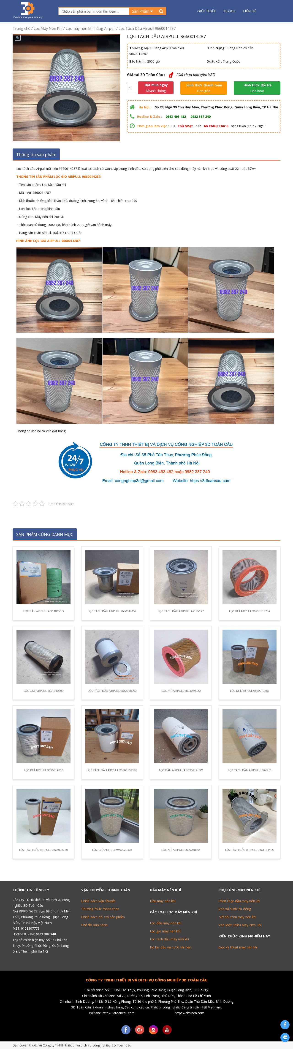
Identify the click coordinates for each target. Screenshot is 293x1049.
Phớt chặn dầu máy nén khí (239, 900)
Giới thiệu (206, 11)
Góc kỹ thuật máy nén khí (238, 947)
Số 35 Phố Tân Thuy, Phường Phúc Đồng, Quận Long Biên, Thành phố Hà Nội (41, 945)
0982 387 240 (200, 116)
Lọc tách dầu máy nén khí (169, 939)
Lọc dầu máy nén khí (165, 923)
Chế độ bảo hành (94, 925)
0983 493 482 (176, 116)
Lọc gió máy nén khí (165, 931)
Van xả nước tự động (235, 908)
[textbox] (94, 11)
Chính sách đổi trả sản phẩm (103, 916)
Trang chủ (21, 28)
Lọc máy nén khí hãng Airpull (90, 28)
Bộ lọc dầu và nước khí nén (170, 947)
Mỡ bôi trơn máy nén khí (237, 916)
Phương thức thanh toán (100, 908)
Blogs (229, 11)
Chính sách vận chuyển (98, 900)
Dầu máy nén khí (162, 900)
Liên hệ (249, 11)
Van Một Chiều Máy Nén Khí (240, 925)
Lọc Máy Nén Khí (48, 28)
